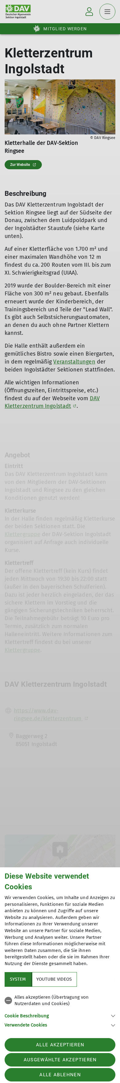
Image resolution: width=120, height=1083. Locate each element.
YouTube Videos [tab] (54, 979)
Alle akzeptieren (60, 1045)
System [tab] (18, 979)
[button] (60, 1015)
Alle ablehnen (60, 1075)
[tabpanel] (60, 1010)
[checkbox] (60, 1001)
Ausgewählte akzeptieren (60, 1060)
